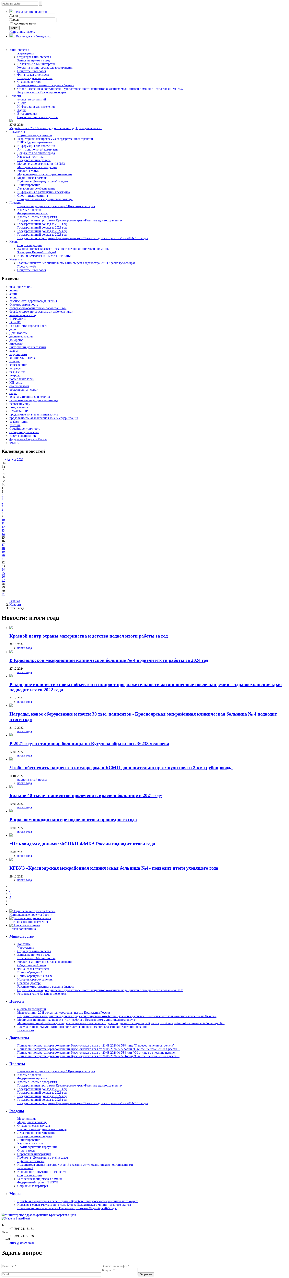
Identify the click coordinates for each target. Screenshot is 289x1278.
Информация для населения (36, 106)
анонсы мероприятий (31, 99)
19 (3, 551)
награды (15, 368)
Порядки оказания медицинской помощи (45, 199)
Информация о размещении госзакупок (43, 192)
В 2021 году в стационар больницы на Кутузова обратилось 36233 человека (89, 743)
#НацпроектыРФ (20, 286)
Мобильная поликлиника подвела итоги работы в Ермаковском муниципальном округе (76, 1019)
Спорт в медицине (29, 245)
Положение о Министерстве (36, 64)
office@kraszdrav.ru (22, 1243)
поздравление (18, 407)
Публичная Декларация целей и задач (42, 181)
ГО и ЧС (15, 322)
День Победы (18, 333)
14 (3, 534)
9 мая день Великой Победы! (36, 252)
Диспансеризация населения (28, 921)
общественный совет (23, 389)
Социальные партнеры (32, 1186)
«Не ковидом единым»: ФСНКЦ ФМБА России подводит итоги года (82, 843)
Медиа (13, 241)
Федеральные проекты (32, 213)
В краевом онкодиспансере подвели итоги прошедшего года (73, 819)
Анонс (21, 103)
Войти (14, 27)
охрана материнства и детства (29, 396)
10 (3, 519)
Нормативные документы (34, 135)
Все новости (25, 1030)
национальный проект (32, 779)
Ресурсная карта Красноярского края (41, 92)
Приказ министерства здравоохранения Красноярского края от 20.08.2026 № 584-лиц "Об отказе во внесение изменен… (98, 1052)
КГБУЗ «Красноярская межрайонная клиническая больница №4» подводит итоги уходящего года (113, 868)
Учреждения (25, 53)
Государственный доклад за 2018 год (42, 224)
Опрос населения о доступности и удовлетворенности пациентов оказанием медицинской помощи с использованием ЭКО (100, 88)
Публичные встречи (30, 1161)
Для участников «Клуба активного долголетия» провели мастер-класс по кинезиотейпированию (82, 1026)
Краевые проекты (29, 209)
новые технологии (21, 379)
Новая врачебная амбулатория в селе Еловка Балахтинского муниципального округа (74, 1204)
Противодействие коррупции (37, 1147)
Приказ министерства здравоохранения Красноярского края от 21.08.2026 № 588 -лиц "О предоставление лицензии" (96, 1045)
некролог (15, 375)
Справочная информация (34, 1154)
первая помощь (19, 403)
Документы (17, 131)
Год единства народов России (29, 325)
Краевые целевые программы (37, 216)
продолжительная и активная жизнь (33, 414)
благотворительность (23, 304)
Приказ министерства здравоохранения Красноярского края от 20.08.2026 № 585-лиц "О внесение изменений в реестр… (98, 1049)
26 (3, 576)
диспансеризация (21, 336)
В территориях (27, 113)
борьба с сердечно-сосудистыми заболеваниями (41, 311)
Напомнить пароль (22, 31)
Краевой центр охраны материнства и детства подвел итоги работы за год (88, 636)
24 (3, 569)
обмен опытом (19, 386)
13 (3, 530)
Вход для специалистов (32, 11)
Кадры (21, 110)
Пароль (14, 19)
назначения (17, 372)
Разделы (16, 1111)
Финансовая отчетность (33, 74)
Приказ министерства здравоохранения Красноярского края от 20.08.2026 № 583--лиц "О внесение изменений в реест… (98, 1056)
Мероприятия (26, 1118)
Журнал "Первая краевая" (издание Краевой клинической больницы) (63, 248)
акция (13, 294)
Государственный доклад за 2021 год (42, 227)
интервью (16, 343)
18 (3, 548)
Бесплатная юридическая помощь (39, 1178)
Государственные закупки (34, 1136)
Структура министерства (34, 57)
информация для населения (27, 347)
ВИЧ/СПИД (17, 318)
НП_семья (16, 382)
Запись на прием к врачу (33, 60)
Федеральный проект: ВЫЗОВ (37, 1182)
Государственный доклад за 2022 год (42, 231)
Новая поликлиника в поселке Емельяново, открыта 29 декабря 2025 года (67, 1208)
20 (3, 555)
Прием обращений (29, 972)
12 (3, 527)
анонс (13, 297)
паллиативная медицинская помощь (33, 400)
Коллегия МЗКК (28, 170)
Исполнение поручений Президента (41, 1171)
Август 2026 (15, 459)
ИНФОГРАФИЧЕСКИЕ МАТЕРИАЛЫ (44, 255)
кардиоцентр (18, 354)
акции (13, 290)
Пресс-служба (26, 266)
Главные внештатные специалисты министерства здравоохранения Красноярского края (76, 263)
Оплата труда (26, 1150)
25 (3, 573)
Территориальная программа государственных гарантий (55, 138)
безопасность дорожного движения (33, 301)
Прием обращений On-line (34, 976)
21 (3, 558)
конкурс (14, 361)
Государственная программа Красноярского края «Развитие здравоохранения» (69, 220)
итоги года (24, 648)
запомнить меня (24, 24)
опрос (13, 393)
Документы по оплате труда (36, 153)
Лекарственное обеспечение (36, 188)
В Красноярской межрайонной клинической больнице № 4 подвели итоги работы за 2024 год (108, 660)
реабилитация (18, 421)
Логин (13, 15)
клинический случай (23, 357)
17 (3, 544)
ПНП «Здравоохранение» (34, 142)
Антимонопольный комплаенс (37, 149)
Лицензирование (28, 185)
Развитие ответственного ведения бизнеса (45, 85)
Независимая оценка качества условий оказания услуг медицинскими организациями (75, 1164)
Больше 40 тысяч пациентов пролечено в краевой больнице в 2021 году (85, 795)
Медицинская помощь (32, 177)
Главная (14, 601)
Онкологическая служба (33, 1125)
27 (3, 580)
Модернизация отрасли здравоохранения (44, 174)
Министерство (19, 49)
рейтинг (14, 425)
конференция (18, 364)
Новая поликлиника (23, 928)
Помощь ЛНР (18, 411)
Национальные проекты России (30, 914)
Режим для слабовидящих (33, 36)
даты (12, 329)
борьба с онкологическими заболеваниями (37, 308)
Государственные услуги (34, 160)
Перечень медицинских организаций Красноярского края (56, 206)
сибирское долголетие (24, 432)
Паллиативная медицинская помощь (41, 1129)
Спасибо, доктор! (29, 81)
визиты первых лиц (22, 315)
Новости (15, 96)
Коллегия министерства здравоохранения (45, 67)
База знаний (25, 1168)
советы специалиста (23, 435)
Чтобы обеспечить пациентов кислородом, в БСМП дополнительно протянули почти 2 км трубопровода (121, 767)
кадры (13, 350)
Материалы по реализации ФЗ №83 (41, 163)
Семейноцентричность (24, 428)
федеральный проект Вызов (28, 439)
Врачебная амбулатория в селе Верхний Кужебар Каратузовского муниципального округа (77, 1201)
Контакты (16, 259)
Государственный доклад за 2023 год (42, 234)
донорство (16, 340)
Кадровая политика (30, 156)
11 (3, 523)
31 (3, 594)
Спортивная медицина (32, 195)
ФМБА (14, 442)
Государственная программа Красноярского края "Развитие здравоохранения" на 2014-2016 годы (82, 238)
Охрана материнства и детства (37, 117)
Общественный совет (31, 71)
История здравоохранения (34, 78)
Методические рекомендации (37, 167)
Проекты (15, 202)
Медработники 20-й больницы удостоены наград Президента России (55, 128)
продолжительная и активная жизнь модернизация (43, 418)
